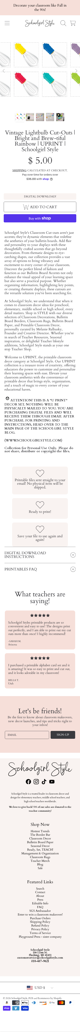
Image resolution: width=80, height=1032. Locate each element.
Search (40, 889)
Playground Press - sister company (40, 937)
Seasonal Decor (40, 846)
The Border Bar (40, 835)
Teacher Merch (40, 861)
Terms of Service (40, 933)
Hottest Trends (40, 831)
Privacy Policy (40, 929)
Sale (40, 868)
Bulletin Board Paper (40, 842)
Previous (4, 71)
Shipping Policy (40, 922)
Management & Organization (40, 853)
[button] (7, 23)
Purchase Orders (40, 918)
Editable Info (40, 903)
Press (40, 900)
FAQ (40, 907)
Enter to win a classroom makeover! (40, 915)
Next (76, 71)
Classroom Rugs (40, 857)
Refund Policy (40, 926)
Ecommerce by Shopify (50, 998)
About (40, 896)
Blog (40, 864)
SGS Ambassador (40, 911)
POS (30, 998)
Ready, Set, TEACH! (40, 850)
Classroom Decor (40, 839)
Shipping (19, 170)
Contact (40, 892)
